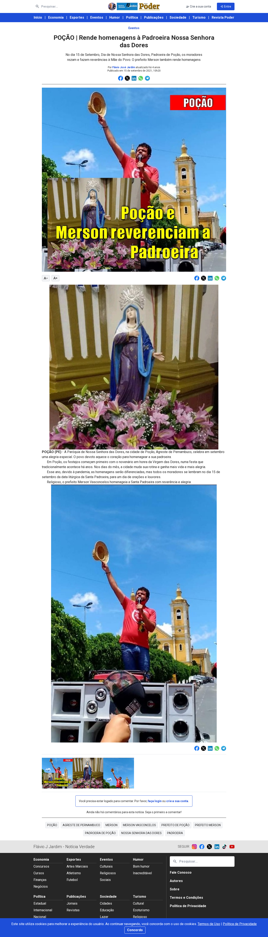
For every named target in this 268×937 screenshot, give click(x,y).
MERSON (111, 825)
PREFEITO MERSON (208, 825)
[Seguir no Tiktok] (225, 846)
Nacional (40, 917)
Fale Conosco (181, 872)
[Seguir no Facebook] (203, 846)
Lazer (104, 917)
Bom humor (141, 866)
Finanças (40, 880)
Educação (107, 910)
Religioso (140, 917)
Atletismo (74, 873)
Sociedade (178, 17)
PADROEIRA (175, 833)
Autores (176, 881)
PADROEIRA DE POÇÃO (100, 833)
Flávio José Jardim (123, 67)
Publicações (154, 17)
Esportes (77, 17)
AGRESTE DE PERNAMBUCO (81, 825)
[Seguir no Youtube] (231, 846)
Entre (225, 6)
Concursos (41, 866)
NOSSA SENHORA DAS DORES (141, 833)
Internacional (43, 910)
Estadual (40, 903)
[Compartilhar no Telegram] (147, 78)
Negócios (41, 886)
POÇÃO (52, 825)
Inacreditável (142, 873)
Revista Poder (223, 17)
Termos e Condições (186, 898)
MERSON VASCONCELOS (139, 825)
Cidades (106, 903)
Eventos (96, 17)
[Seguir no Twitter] (210, 846)
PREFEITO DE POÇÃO (175, 825)
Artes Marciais (77, 866)
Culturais (106, 866)
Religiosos (108, 873)
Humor (114, 17)
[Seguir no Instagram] (195, 846)
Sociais (105, 880)
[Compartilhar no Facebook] (120, 78)
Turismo (199, 17)
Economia (56, 17)
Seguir (183, 847)
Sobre (174, 889)
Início (38, 17)
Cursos (39, 873)
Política (132, 17)
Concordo (135, 930)
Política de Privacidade (240, 924)
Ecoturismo (141, 910)
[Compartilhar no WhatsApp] (140, 78)
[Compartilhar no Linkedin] (134, 78)
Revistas (73, 910)
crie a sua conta (177, 801)
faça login (155, 801)
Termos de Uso (209, 924)
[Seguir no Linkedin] (218, 846)
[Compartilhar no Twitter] (127, 78)
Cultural (138, 903)
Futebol (72, 880)
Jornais (72, 903)
